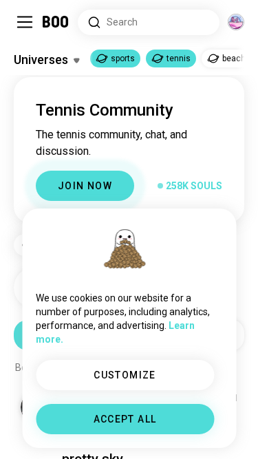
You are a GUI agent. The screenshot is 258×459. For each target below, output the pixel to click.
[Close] (30, 30)
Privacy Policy (209, 431)
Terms (152, 431)
